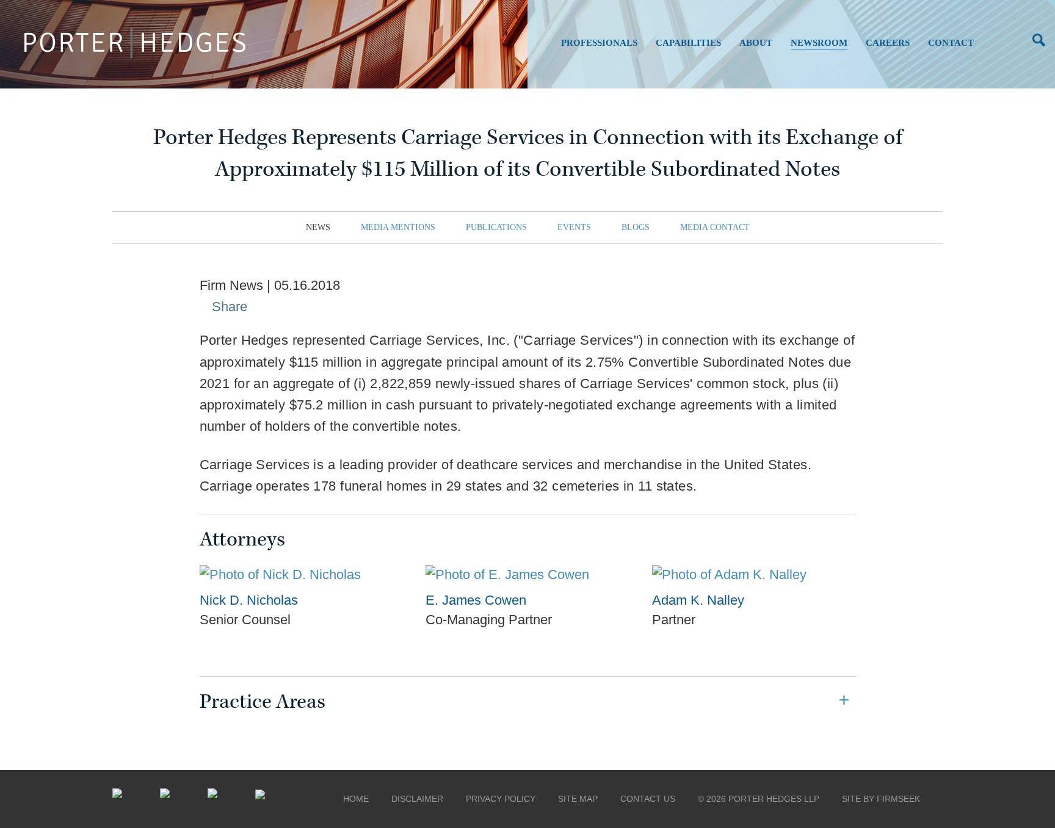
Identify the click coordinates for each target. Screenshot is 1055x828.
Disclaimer (417, 799)
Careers (888, 43)
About (755, 43)
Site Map (578, 799)
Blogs (636, 227)
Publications (496, 227)
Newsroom (819, 43)
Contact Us (647, 799)
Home (356, 799)
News (318, 227)
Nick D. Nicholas (249, 600)
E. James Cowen (476, 600)
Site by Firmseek (881, 799)
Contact (951, 43)
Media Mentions (398, 227)
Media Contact (715, 227)
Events (574, 227)
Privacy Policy (500, 799)
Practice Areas (262, 702)
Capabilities (688, 43)
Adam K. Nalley (698, 600)
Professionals (599, 43)
